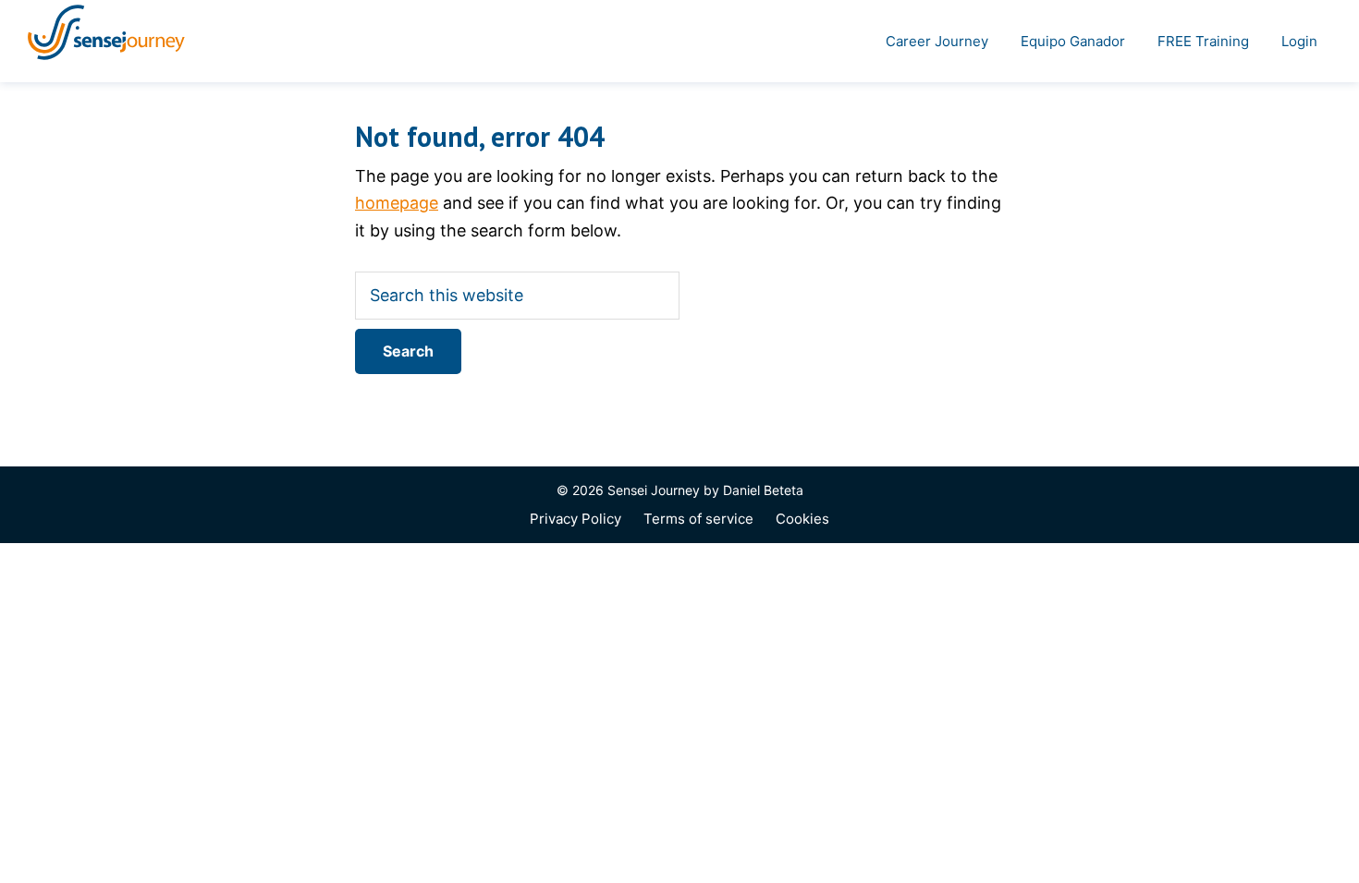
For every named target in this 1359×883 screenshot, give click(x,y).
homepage (396, 202)
